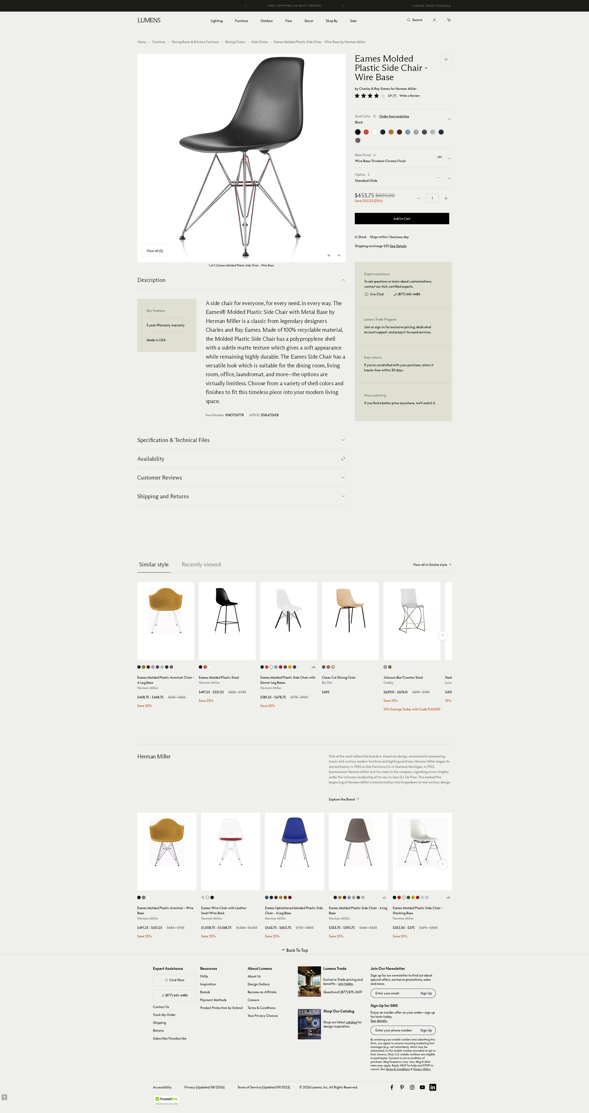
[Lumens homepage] (149, 21)
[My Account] (434, 20)
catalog (351, 1022)
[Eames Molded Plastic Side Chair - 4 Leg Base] (358, 842)
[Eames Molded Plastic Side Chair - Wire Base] (241, 158)
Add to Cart (401, 219)
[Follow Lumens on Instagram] (412, 1087)
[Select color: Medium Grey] (157, 667)
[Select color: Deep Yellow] (143, 667)
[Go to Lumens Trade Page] (309, 981)
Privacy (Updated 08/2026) (204, 1087)
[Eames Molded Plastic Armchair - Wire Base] (166, 842)
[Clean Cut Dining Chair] (350, 610)
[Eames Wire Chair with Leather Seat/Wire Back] (230, 842)
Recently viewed (201, 564)
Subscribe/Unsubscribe (170, 1038)
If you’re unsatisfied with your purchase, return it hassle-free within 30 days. (398, 367)
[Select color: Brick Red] (148, 667)
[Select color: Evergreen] (139, 667)
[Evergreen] (383, 132)
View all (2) (155, 251)
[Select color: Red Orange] (205, 667)
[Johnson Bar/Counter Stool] (411, 610)
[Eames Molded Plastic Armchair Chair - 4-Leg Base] (165, 610)
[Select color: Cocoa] (171, 667)
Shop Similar (169, 655)
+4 (313, 667)
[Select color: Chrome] (203, 897)
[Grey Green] (433, 132)
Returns (158, 1030)
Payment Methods (213, 1000)
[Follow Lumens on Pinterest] (402, 1087)
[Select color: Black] (200, 667)
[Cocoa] (358, 141)
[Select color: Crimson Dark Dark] (290, 897)
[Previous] (246, 6)
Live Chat (377, 294)
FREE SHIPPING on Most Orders (294, 5)
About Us (254, 976)
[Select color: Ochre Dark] (285, 897)
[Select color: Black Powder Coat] (139, 897)
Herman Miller (406, 89)
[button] (370, 95)
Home (142, 42)
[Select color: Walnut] (328, 667)
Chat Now (176, 980)
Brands (205, 992)
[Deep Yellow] (391, 132)
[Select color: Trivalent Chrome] (143, 897)
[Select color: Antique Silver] (385, 667)
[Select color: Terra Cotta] (276, 897)
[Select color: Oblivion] (323, 667)
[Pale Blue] (408, 132)
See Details (398, 246)
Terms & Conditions (262, 1008)
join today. (345, 984)
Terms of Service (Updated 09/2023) (263, 1087)
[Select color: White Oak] (333, 667)
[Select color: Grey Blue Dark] (271, 897)
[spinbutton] (432, 198)
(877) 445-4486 (409, 294)
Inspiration (208, 984)
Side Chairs (259, 42)
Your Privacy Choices (263, 1016)
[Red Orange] (366, 132)
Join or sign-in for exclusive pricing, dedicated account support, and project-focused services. (397, 329)
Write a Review (409, 96)
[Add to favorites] (446, 60)
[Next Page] (338, 255)
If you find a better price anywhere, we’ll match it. (400, 403)
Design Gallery (259, 984)
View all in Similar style (430, 565)
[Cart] (449, 20)
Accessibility (162, 1087)
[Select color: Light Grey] (153, 667)
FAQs (204, 976)
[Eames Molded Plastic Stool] (227, 610)
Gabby (388, 682)
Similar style (154, 564)
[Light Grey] (416, 132)
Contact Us (161, 1007)
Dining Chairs (235, 42)
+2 (384, 897)
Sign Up (426, 993)
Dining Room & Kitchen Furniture (195, 42)
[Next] (343, 6)
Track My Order (164, 1015)
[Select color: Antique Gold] (390, 667)
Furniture (159, 42)
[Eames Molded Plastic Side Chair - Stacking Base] (422, 842)
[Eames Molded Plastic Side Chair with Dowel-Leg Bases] (288, 610)
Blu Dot (327, 682)
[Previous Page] (329, 255)
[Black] (358, 132)
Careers (253, 1000)
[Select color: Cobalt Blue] (266, 897)
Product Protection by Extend (221, 1008)
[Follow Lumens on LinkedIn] (432, 1087)
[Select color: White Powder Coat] (148, 897)
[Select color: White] (210, 667)
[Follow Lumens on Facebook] (392, 1087)
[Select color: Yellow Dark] (280, 897)
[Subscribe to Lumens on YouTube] (422, 1087)
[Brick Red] (399, 132)
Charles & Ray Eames (374, 89)
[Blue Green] (441, 132)
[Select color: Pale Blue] (349, 897)
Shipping (159, 1023)
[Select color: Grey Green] (162, 667)
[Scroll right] (442, 635)
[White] (374, 132)
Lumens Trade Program (431, 5)
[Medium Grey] (424, 132)
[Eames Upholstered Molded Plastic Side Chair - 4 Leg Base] (294, 842)
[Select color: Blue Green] (166, 667)
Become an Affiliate (262, 992)
